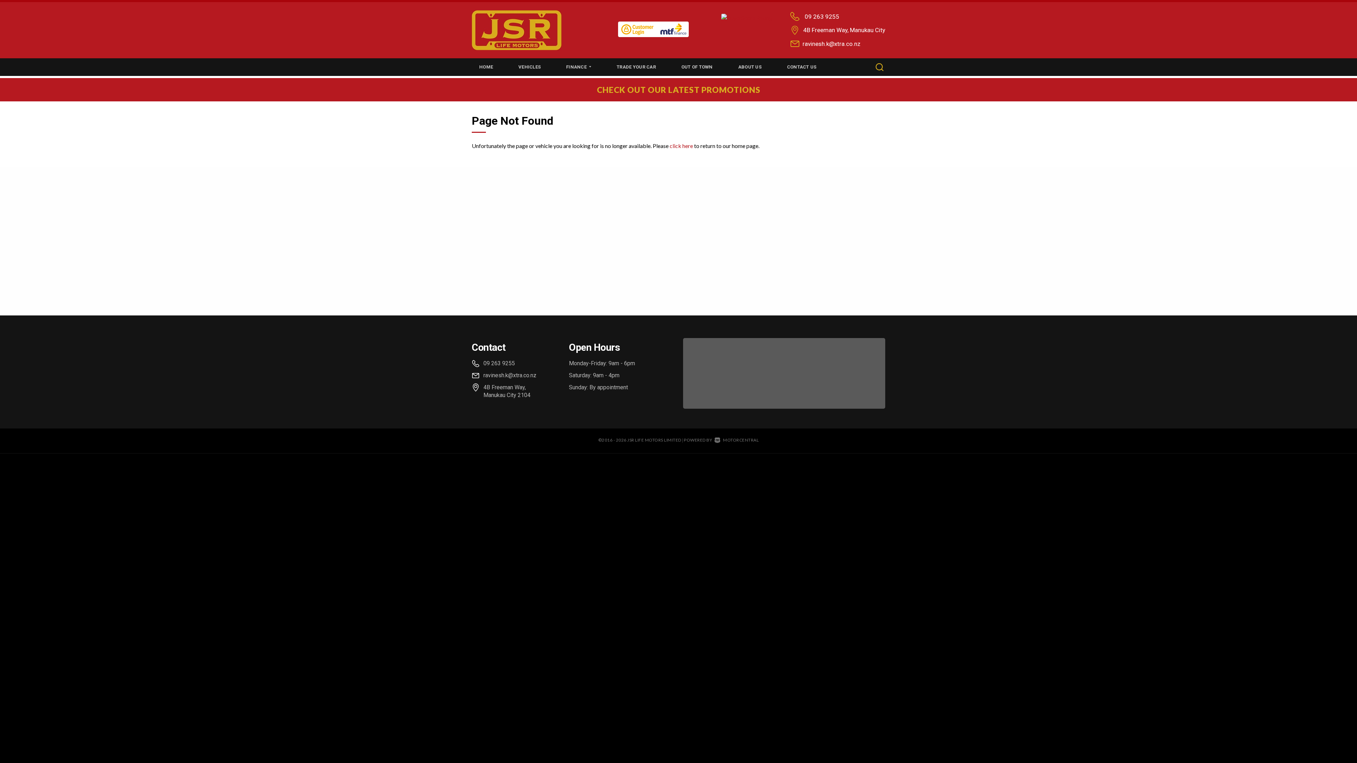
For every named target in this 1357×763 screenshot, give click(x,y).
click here (681, 145)
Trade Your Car (636, 67)
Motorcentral (741, 440)
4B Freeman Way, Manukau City (844, 30)
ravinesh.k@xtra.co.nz (831, 43)
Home (486, 67)
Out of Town (697, 67)
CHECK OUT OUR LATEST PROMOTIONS (678, 90)
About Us (750, 67)
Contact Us (802, 67)
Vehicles (529, 67)
